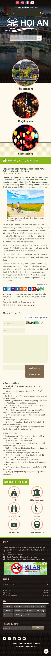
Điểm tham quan (37, 500)
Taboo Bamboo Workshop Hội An (17, 460)
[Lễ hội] (14, 494)
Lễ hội (14, 500)
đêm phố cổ (18, 611)
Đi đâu (37, 516)
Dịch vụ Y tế (14, 532)
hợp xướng (40, 611)
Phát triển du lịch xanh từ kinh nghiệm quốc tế (23, 391)
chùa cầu (29, 611)
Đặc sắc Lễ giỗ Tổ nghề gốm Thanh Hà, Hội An (23, 386)
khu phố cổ (40, 607)
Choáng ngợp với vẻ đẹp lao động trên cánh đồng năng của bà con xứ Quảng (23, 437)
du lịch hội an (18, 607)
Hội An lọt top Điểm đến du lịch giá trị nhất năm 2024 (26, 467)
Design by (26, 646)
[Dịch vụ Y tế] (14, 526)
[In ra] (38, 289)
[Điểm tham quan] (37, 494)
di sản (29, 615)
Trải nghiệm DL (14, 516)
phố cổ (7, 611)
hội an (8, 607)
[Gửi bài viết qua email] (34, 289)
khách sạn (7, 615)
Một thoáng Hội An (12, 419)
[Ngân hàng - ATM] (37, 526)
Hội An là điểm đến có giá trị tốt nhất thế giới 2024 (25, 415)
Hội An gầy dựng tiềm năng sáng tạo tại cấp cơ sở (24, 471)
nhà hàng (19, 615)
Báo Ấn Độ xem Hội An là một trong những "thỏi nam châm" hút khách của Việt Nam (25, 401)
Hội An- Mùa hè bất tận (14, 441)
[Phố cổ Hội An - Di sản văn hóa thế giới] (25, 24)
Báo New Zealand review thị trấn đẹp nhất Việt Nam (25, 462)
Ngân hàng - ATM (37, 532)
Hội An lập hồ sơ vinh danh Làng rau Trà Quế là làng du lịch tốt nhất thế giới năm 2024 (24, 411)
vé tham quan (29, 607)
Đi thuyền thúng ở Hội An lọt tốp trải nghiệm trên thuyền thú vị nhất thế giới (23, 428)
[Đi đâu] (37, 510)
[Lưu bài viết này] (42, 289)
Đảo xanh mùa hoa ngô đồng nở (17, 453)
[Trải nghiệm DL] (14, 510)
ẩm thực (40, 615)
